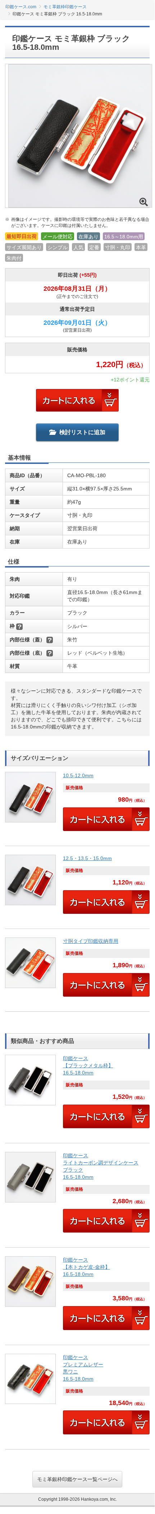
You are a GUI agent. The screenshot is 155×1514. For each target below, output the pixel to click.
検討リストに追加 (82, 432)
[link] (77, 804)
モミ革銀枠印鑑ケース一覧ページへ (77, 1479)
